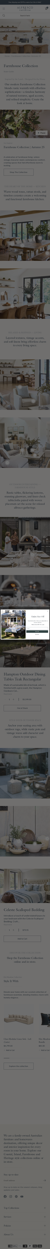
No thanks (37, 634)
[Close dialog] (48, 611)
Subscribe (37, 631)
